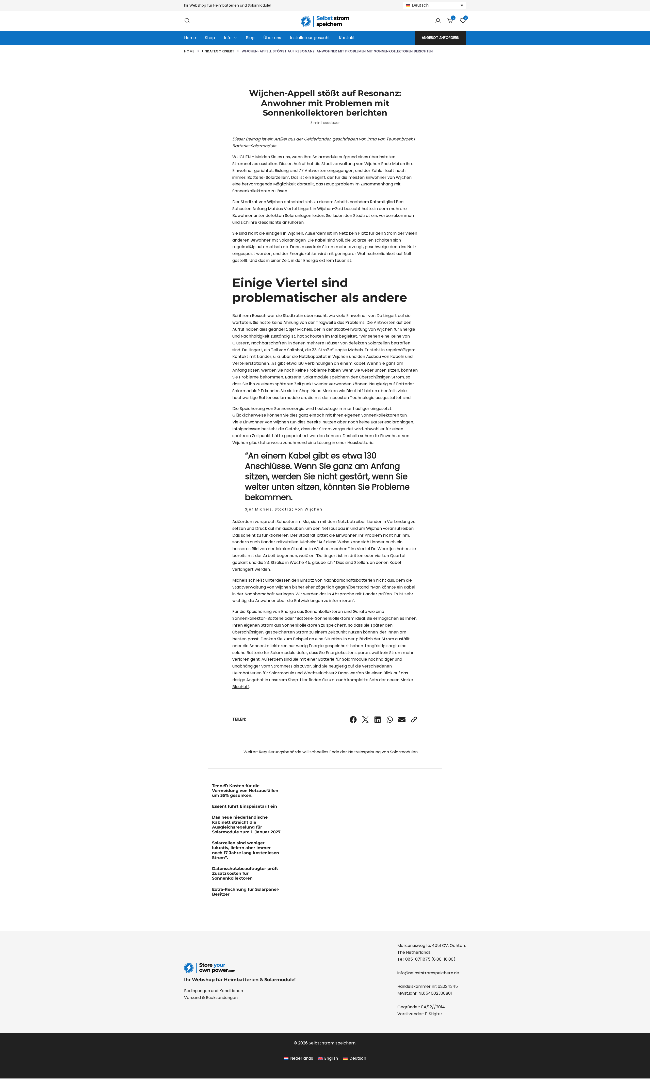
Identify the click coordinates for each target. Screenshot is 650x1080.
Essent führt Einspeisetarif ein (244, 806)
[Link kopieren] (414, 719)
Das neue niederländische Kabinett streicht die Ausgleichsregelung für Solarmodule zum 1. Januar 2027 (246, 824)
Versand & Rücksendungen (211, 997)
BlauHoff (240, 687)
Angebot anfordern (440, 37)
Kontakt (347, 38)
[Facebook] (353, 719)
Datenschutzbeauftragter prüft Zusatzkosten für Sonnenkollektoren (245, 873)
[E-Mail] (401, 719)
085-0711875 (417, 959)
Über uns (272, 38)
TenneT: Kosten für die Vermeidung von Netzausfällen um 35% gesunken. (245, 790)
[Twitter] (365, 719)
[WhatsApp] (389, 719)
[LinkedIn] (377, 719)
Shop (210, 38)
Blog (250, 38)
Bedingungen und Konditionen (213, 991)
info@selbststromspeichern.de (428, 973)
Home (190, 38)
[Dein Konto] (438, 21)
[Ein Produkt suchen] (187, 20)
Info (228, 38)
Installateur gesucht (310, 38)
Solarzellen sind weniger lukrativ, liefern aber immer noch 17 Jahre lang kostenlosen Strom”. (245, 850)
